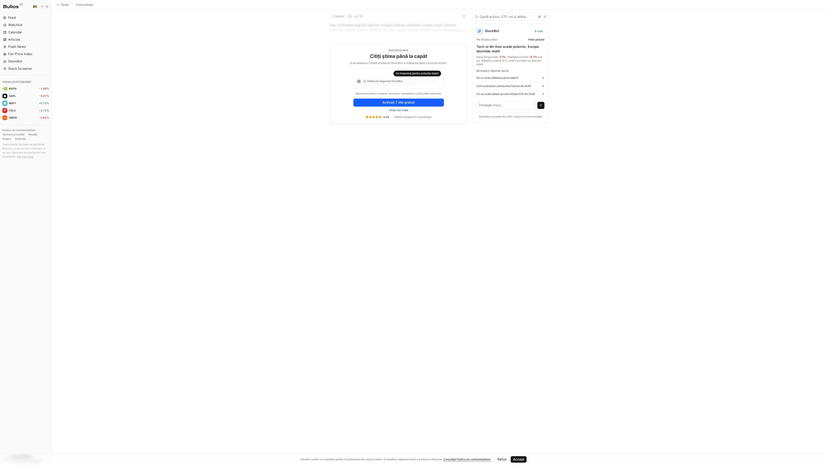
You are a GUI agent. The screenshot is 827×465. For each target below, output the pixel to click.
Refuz (502, 459)
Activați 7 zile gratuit (398, 102)
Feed (64, 5)
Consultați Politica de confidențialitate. (467, 459)
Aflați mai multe (398, 110)
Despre (6, 138)
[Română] (35, 6)
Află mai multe (25, 156)
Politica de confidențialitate (19, 130)
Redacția (20, 138)
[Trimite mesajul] (541, 105)
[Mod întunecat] (44, 6)
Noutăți (32, 134)
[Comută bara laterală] (51, 232)
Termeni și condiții (13, 134)
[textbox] (506, 105)
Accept (518, 459)
